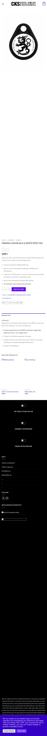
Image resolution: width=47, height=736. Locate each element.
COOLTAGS (10, 240)
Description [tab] (6, 315)
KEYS (24, 295)
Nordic (18, 240)
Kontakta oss (6, 471)
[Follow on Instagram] (7, 498)
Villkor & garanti (7, 467)
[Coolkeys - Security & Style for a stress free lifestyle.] (23, 4)
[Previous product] (7, 249)
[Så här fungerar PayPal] (10, 512)
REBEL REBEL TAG (30, 392)
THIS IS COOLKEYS (8, 463)
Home (4, 240)
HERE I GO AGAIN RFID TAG (10, 392)
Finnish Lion (7, 298)
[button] (3, 3)
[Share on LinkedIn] (21, 302)
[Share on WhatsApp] (3, 302)
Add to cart (19, 289)
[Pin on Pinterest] (17, 302)
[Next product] (3, 249)
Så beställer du (6, 475)
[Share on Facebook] (7, 302)
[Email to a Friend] (14, 302)
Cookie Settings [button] (9, 731)
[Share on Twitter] (10, 302)
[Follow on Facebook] (3, 498)
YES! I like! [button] (21, 731)
